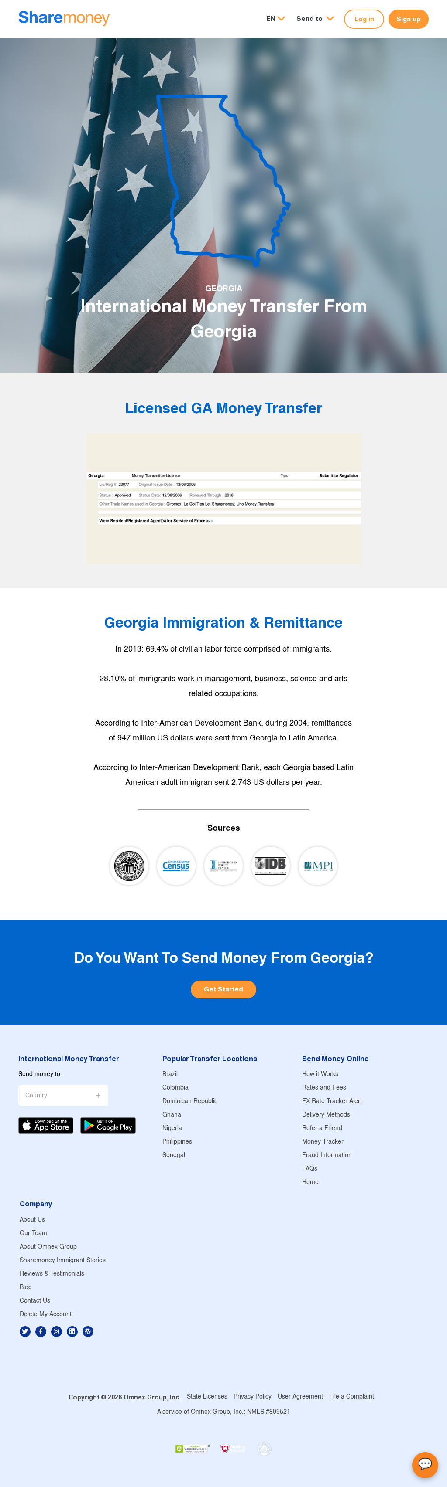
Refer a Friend (322, 1128)
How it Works (320, 1074)
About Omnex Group (48, 1247)
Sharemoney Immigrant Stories (63, 1260)
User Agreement (300, 1397)
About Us (32, 1220)
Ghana (171, 1115)
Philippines (177, 1142)
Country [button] (36, 1096)
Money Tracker (323, 1142)
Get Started (223, 989)
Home (310, 1182)
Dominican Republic (189, 1101)
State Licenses (207, 1397)
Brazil (170, 1074)
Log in (364, 19)
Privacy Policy (253, 1397)
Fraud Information (327, 1155)
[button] (315, 19)
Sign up (408, 19)
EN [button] (270, 18)
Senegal (173, 1155)
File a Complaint (351, 1397)
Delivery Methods (326, 1115)
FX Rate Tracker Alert (332, 1101)
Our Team (33, 1233)
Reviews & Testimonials (52, 1274)
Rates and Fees (324, 1088)
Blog (26, 1287)
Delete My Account (46, 1314)
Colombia (175, 1088)
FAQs (309, 1169)
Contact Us (35, 1301)
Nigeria (172, 1128)
